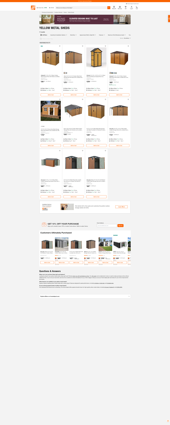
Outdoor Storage (58, 12)
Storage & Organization (47, 12)
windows (97, 283)
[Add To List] (60, 46)
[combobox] (81, 7)
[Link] (51, 71)
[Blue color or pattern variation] (114, 73)
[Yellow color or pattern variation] (64, 73)
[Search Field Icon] (108, 7)
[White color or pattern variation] (116, 73)
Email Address (100, 223)
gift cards (94, 276)
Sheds (65, 12)
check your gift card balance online (80, 276)
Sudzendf (111, 287)
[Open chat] (169, 18)
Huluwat (107, 287)
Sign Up (120, 225)
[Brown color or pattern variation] (112, 73)
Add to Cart (51, 94)
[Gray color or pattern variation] (66, 73)
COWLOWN (119, 287)
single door (102, 283)
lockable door (110, 283)
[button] (125, 38)
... (40, 12)
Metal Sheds (71, 12)
